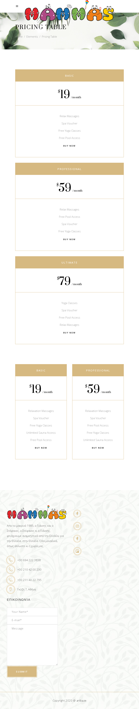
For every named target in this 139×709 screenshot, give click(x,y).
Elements (32, 36)
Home (19, 36)
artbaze (82, 700)
